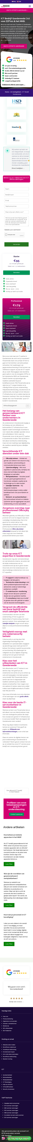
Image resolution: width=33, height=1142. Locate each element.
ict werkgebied (15, 92)
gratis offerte (24, 696)
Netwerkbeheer (7, 1077)
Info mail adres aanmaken (10, 1054)
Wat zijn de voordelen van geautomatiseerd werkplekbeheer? (14, 876)
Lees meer (9, 864)
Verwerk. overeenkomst (9, 1023)
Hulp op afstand (7, 1084)
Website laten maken (9, 1045)
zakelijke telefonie (9, 623)
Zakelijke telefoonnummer (11, 1103)
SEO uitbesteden (7, 1028)
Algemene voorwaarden (10, 1021)
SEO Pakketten (7, 1030)
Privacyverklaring (8, 1019)
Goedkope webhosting (9, 1049)
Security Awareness (8, 1089)
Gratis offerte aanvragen (16, 10)
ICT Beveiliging (7, 1082)
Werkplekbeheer (7, 1080)
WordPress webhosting (9, 1056)
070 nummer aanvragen (11, 1106)
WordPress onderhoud (9, 1047)
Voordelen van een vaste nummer (14, 1115)
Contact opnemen (16, 814)
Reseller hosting (7, 1059)
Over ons (5, 1016)
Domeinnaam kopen (9, 1052)
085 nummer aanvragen (11, 1108)
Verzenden (16, 244)
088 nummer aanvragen (11, 1113)
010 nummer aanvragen (11, 1117)
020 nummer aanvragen (11, 1110)
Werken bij (6, 1026)
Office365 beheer (8, 1087)
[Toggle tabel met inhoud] (27, 405)
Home (7, 92)
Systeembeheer (7, 1075)
